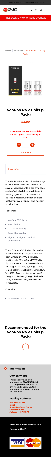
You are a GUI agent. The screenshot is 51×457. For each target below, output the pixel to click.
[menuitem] (30, 10)
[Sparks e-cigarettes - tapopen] (10, 10)
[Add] (32, 145)
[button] (30, 10)
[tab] (13, 169)
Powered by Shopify (18, 429)
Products (18, 51)
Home (8, 51)
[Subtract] (19, 145)
